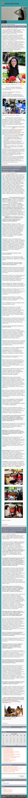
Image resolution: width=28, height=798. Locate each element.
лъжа (11, 181)
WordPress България (7, 791)
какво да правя (9, 179)
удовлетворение (10, 193)
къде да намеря (6, 180)
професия (4, 32)
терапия (15, 33)
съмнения (13, 191)
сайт (24, 458)
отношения (9, 183)
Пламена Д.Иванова (16, 183)
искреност (4, 179)
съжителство (8, 191)
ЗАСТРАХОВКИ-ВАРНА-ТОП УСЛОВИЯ (11, 751)
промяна (3, 187)
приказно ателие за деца (19, 185)
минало (19, 181)
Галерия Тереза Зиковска (8, 750)
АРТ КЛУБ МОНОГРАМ (7, 748)
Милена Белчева (10, 3)
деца (24, 176)
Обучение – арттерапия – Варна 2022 (13, 26)
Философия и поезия (7, 761)
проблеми (13, 186)
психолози (20, 537)
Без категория (9, 535)
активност (21, 174)
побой (7, 184)
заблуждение (7, 177)
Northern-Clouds (23, 795)
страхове (4, 191)
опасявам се (4, 183)
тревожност (8, 192)
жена (3, 177)
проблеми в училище (19, 186)
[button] (25, 728)
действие (10, 176)
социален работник (9, 33)
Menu (3, 21)
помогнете (11, 184)
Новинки (8, 29)
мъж (22, 181)
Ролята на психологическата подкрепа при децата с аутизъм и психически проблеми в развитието (13, 530)
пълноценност (16, 189)
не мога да (13, 182)
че (19, 193)
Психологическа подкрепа (8, 701)
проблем (9, 186)
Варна (23, 29)
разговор (21, 189)
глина (3, 176)
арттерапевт (19, 29)
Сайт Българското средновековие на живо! (11, 756)
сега (3, 190)
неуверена (21, 182)
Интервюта (9, 174)
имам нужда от (19, 177)
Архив (3, 780)
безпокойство (8, 175)
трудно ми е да (13, 192)
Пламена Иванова (16, 30)
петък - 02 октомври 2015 (12, 173)
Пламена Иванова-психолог (8, 755)
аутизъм (3, 536)
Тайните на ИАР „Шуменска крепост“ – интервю (12, 767)
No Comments (5, 163)
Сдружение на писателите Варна (9, 757)
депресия (14, 176)
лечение (11, 180)
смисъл (12, 190)
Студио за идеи (6, 758)
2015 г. (22, 535)
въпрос (19, 175)
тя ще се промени (20, 192)
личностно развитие (6, 181)
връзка (16, 175)
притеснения (4, 186)
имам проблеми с (12, 178)
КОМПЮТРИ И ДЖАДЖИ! (8, 753)
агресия (17, 174)
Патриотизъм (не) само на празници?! (10, 769)
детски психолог (19, 176)
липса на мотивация (17, 180)
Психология (15, 537)
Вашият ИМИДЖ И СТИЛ (8, 749)
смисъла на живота (18, 190)
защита (11, 177)
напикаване (8, 182)
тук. (7, 152)
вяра (22, 175)
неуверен (17, 182)
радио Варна (22, 538)
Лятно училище (16, 536)
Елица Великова (6, 30)
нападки (3, 182)
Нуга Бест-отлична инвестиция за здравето (11, 754)
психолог (8, 32)
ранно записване (14, 134)
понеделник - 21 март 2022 (12, 28)
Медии (12, 174)
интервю (17, 178)
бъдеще (13, 175)
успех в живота (16, 193)
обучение (11, 30)
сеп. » (17, 744)
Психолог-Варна (13, 32)
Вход (4, 788)
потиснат (18, 184)
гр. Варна (7, 536)
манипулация (15, 181)
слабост (5, 190)
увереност (4, 193)
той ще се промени (19, 191)
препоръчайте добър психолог (8, 185)
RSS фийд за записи (7, 789)
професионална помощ (10, 187)
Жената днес (21, 84)
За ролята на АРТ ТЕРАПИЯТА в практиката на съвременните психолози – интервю (12, 169)
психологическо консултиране (7, 189)
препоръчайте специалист (7, 31)
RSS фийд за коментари (8, 790)
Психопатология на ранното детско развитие (10, 538)
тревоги (3, 192)
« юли (3, 744)
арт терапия (14, 29)
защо (14, 177)
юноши (22, 193)
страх (23, 190)
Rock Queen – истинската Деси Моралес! (11, 770)
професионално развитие (17, 31)
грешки (6, 176)
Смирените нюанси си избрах (9, 771)
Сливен (9, 190)
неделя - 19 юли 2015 (11, 534)
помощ (14, 184)
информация (22, 178)
